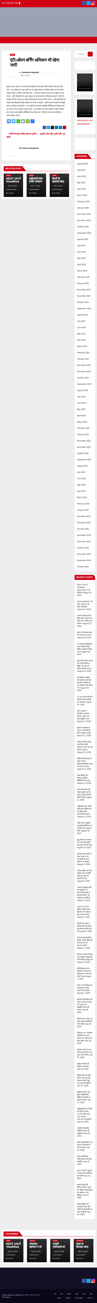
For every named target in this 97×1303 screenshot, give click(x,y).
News (12, 54)
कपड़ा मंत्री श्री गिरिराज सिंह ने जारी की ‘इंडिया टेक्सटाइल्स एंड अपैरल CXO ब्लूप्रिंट (85, 1190)
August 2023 (82, 390)
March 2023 (82, 422)
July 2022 (81, 472)
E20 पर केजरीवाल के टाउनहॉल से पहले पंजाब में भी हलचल (84, 987)
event (55, 1240)
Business (80, 1240)
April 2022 (81, 491)
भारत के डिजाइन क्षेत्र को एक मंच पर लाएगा (82, 1248)
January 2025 (83, 283)
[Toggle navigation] (92, 40)
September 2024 (84, 309)
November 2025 (84, 220)
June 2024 (81, 327)
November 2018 (84, 560)
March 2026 (82, 195)
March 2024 (82, 346)
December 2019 (84, 535)
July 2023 (81, 397)
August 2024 (82, 315)
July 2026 (81, 170)
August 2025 (82, 239)
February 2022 (83, 504)
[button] (87, 40)
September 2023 (84, 384)
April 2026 (81, 189)
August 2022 (82, 466)
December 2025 (84, 214)
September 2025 (84, 233)
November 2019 (84, 541)
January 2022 (83, 510)
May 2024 (81, 334)
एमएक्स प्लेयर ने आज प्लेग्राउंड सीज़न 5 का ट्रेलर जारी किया (84, 1052)
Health (32, 1240)
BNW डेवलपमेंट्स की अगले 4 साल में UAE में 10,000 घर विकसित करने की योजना (84, 1004)
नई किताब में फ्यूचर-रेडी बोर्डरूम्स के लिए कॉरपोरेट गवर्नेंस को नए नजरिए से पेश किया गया (85, 682)
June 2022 (81, 479)
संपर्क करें (90, 1298)
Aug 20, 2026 (83, 1251)
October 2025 (83, 227)
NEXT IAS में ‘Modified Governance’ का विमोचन (13, 1248)
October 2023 (83, 378)
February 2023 (83, 428)
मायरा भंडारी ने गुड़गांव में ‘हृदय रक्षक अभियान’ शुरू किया (85, 1173)
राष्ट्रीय (69, 1294)
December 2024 (84, 290)
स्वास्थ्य (59, 1298)
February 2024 (83, 353)
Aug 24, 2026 (12, 1251)
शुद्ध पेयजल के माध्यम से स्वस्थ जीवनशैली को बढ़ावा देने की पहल (84, 842)
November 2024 (84, 296)
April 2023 (81, 416)
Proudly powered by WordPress (13, 1295)
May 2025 (81, 258)
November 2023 (84, 372)
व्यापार (84, 1294)
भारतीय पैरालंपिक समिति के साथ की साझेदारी (83, 1130)
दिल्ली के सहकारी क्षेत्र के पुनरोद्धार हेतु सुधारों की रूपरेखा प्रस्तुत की (85, 957)
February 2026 (83, 202)
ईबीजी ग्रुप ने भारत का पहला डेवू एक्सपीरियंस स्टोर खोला (85, 1021)
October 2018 (83, 567)
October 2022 (83, 453)
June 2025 (81, 252)
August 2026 (82, 164)
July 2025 (81, 246)
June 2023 (81, 403)
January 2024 (83, 359)
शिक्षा (91, 1294)
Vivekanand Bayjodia (30, 72)
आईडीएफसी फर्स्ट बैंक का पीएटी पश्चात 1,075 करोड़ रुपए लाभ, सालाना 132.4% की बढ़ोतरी (84, 1114)
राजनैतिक (68, 1298)
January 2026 (83, 208)
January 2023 (83, 434)
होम (55, 1294)
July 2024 (81, 321)
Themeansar (6, 1297)
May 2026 (81, 183)
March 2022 (82, 497)
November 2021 (84, 523)
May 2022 (81, 485)
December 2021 (84, 516)
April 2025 (81, 264)
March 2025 (82, 271)
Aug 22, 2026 (59, 1251)
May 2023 (81, 409)
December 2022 (84, 441)
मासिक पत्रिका (79, 1298)
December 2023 (84, 365)
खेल (61, 1294)
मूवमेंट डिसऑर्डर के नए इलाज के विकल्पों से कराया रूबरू (85, 1144)
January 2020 (83, 529)
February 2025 (83, 277)
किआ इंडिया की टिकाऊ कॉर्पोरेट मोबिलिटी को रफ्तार (83, 778)
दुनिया (76, 1294)
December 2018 (84, 554)
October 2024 (83, 302)
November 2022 (84, 447)
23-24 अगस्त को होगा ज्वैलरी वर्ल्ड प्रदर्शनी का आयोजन (85, 699)
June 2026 (81, 176)
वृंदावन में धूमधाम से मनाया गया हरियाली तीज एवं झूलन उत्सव (84, 730)
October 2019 (83, 548)
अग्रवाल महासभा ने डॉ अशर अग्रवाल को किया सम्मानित (85, 604)
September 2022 (84, 460)
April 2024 (81, 340)
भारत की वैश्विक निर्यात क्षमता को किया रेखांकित (84, 1159)
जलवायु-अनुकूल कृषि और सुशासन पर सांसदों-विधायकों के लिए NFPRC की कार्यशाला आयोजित (84, 892)
